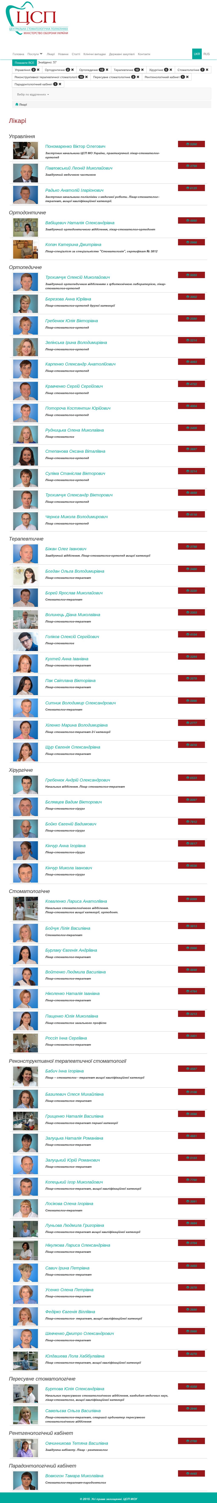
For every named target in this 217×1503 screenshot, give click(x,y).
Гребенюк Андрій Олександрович (77, 780)
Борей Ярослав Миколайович (74, 593)
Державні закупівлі (122, 54)
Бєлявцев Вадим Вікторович (73, 802)
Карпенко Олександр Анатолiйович (80, 364)
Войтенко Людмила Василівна (75, 972)
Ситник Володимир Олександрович (80, 703)
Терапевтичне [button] (126, 70)
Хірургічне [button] (158, 70)
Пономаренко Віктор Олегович (75, 146)
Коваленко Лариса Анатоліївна (76, 901)
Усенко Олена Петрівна (69, 1289)
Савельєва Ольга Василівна (73, 1410)
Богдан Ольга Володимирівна (74, 571)
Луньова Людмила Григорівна (74, 1225)
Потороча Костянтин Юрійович (77, 408)
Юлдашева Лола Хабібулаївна (74, 1356)
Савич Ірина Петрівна (67, 1268)
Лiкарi (51, 54)
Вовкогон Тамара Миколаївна (74, 1475)
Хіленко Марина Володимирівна (76, 725)
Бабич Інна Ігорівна (64, 1071)
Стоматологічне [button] (190, 70)
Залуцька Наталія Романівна (74, 1138)
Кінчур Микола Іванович (68, 867)
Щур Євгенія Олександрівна (72, 747)
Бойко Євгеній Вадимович (70, 824)
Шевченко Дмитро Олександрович (79, 1333)
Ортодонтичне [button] (57, 70)
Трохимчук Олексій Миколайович (77, 277)
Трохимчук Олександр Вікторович (79, 495)
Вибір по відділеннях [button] (32, 94)
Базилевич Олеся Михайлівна (74, 1094)
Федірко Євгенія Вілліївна (70, 1311)
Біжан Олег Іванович (65, 548)
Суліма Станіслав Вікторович (75, 473)
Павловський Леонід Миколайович (78, 168)
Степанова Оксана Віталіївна (75, 451)
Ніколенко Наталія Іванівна (72, 993)
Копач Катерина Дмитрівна (73, 244)
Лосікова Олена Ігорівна (69, 1203)
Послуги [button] (33, 54)
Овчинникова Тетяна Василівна (76, 1443)
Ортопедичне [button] (91, 70)
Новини (63, 54)
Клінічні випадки (94, 54)
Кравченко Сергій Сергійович (74, 386)
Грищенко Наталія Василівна (74, 1116)
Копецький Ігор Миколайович (74, 1182)
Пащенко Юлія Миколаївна (71, 1016)
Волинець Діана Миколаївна (72, 614)
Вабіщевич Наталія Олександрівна (79, 222)
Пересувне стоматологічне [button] (113, 77)
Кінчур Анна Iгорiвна (65, 845)
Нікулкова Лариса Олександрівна (77, 1245)
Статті (76, 54)
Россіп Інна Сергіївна (66, 1038)
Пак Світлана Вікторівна (70, 680)
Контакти (144, 54)
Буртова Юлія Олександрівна (74, 1388)
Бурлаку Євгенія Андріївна (71, 950)
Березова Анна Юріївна (68, 299)
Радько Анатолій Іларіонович (74, 190)
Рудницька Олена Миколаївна (74, 430)
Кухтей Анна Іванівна (66, 658)
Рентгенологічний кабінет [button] (164, 77)
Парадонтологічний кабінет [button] (35, 84)
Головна (18, 54)
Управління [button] (24, 70)
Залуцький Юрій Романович (72, 1160)
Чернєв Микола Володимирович (76, 516)
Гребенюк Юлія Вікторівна (71, 320)
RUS (206, 54)
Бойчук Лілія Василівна (67, 928)
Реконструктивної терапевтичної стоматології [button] (49, 77)
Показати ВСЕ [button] (24, 62)
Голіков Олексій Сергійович (72, 636)
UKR (197, 54)
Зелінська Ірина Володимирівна (76, 342)
